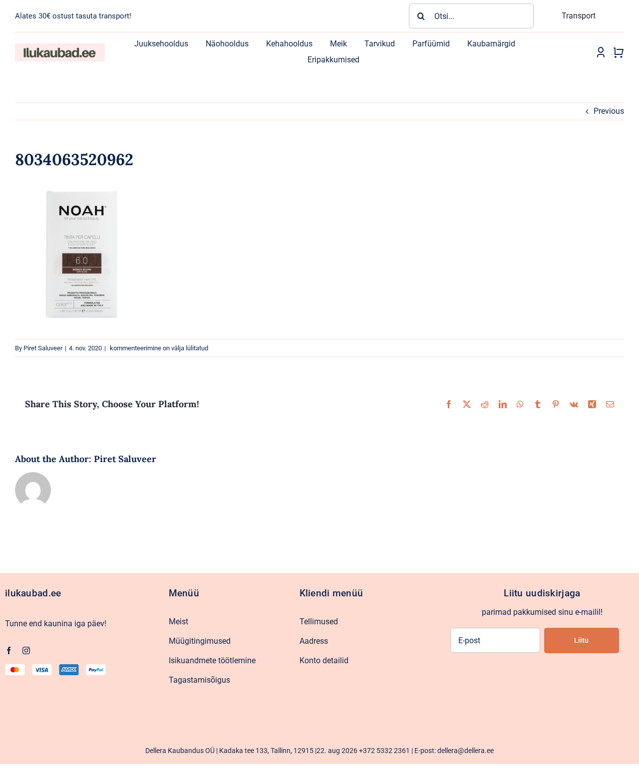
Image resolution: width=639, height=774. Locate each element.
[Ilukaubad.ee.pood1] (60, 47)
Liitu (581, 640)
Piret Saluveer (42, 348)
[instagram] (26, 650)
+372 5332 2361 (384, 751)
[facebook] (8, 650)
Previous (609, 111)
